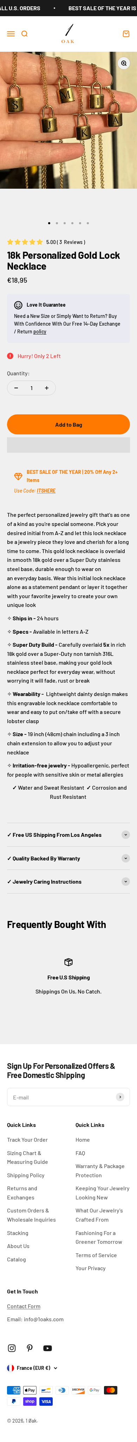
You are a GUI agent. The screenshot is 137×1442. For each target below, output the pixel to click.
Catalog (16, 1259)
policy (39, 331)
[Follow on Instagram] (12, 1348)
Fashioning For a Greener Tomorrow (99, 1237)
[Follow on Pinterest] (29, 1348)
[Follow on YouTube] (47, 1348)
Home (83, 1139)
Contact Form (23, 1306)
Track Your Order (27, 1139)
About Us (18, 1245)
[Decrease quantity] (16, 388)
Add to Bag (68, 424)
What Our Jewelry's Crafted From (99, 1215)
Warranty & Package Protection (100, 1170)
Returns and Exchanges (22, 1192)
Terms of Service (96, 1255)
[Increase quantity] (47, 388)
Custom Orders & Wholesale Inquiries (31, 1215)
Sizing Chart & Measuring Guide (27, 1157)
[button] (68, 445)
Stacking (17, 1232)
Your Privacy (91, 1268)
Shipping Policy (26, 1175)
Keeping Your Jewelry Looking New (103, 1192)
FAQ (80, 1152)
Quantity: (18, 373)
